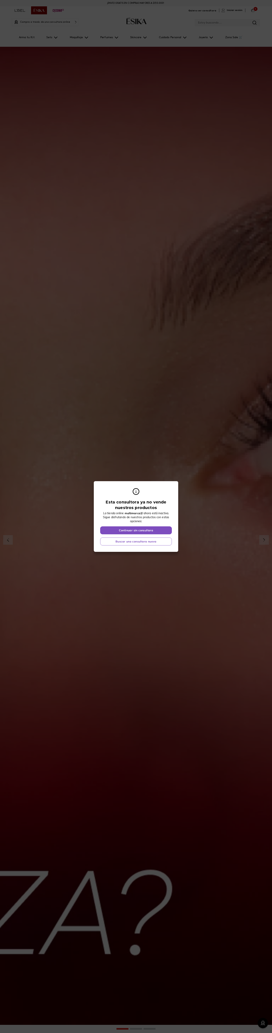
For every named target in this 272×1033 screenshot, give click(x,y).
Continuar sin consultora (136, 530)
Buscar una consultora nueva (136, 541)
